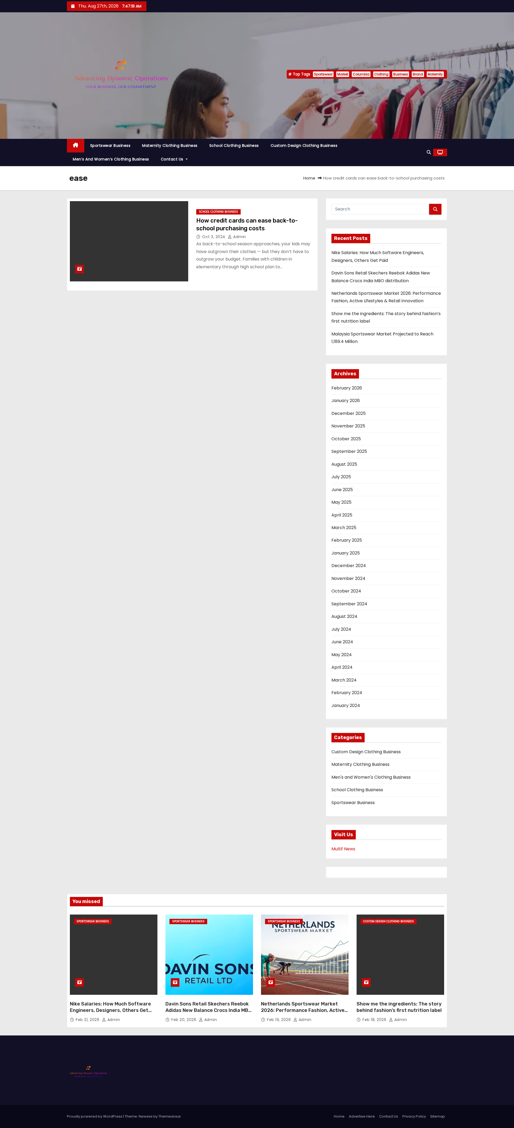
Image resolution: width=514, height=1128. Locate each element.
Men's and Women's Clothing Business (371, 777)
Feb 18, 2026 (375, 1019)
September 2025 (349, 451)
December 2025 (348, 413)
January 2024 (345, 705)
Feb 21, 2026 (88, 1019)
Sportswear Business (110, 145)
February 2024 (346, 693)
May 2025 (341, 502)
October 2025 (346, 439)
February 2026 (346, 388)
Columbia (361, 74)
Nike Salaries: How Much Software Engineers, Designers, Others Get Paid (110, 1010)
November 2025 (348, 426)
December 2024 (348, 566)
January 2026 (345, 400)
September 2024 (349, 604)
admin (239, 236)
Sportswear (323, 74)
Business (400, 74)
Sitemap (437, 1116)
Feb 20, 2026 (184, 1019)
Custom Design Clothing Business (304, 145)
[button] (429, 152)
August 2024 (344, 616)
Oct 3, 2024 (214, 236)
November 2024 (348, 578)
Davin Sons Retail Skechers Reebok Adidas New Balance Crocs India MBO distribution (208, 1010)
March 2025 (343, 528)
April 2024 (342, 667)
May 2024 (341, 655)
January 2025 (345, 553)
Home (309, 178)
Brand (418, 74)
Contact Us (173, 159)
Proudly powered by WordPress (95, 1116)
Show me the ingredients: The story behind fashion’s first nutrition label (399, 1007)
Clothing (381, 74)
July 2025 (341, 477)
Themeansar (169, 1116)
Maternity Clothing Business (170, 145)
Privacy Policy (414, 1116)
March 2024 (344, 680)
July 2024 (341, 629)
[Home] (75, 145)
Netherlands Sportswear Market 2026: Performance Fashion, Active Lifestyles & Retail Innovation (303, 1010)
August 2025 (344, 464)
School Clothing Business (234, 145)
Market (342, 74)
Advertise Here (362, 1116)
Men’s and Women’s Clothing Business (111, 159)
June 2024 (342, 642)
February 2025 (346, 540)
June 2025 (342, 490)
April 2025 (341, 515)
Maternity (435, 74)
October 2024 (346, 591)
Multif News (343, 849)
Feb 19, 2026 (279, 1019)
